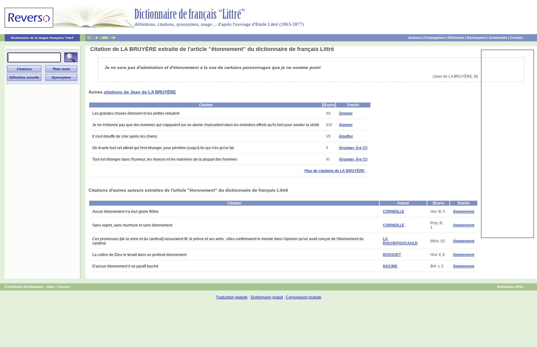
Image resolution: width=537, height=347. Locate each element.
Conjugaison (434, 37)
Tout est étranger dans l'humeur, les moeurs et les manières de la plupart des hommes (164, 159)
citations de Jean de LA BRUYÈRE (140, 91)
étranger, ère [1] (353, 148)
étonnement (463, 211)
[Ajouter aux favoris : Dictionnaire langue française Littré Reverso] (96, 37)
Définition (456, 37)
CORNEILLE (393, 211)
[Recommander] (113, 37)
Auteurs (414, 37)
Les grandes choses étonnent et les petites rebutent (135, 113)
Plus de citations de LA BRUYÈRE (335, 171)
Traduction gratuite (232, 297)
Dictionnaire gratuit (267, 297)
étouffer (346, 136)
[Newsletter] (105, 37)
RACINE (390, 266)
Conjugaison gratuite (303, 297)
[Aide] (89, 37)
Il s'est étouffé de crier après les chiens (124, 136)
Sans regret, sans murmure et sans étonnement (132, 225)
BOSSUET (392, 255)
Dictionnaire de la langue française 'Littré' (42, 37)
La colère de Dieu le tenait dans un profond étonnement (139, 255)
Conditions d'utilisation (24, 287)
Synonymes (476, 37)
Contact (516, 37)
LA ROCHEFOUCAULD (400, 241)
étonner (346, 113)
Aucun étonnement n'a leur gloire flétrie (125, 211)
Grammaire (498, 37)
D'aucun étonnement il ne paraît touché (125, 266)
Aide (50, 287)
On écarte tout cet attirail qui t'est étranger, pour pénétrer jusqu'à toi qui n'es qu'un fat (163, 148)
